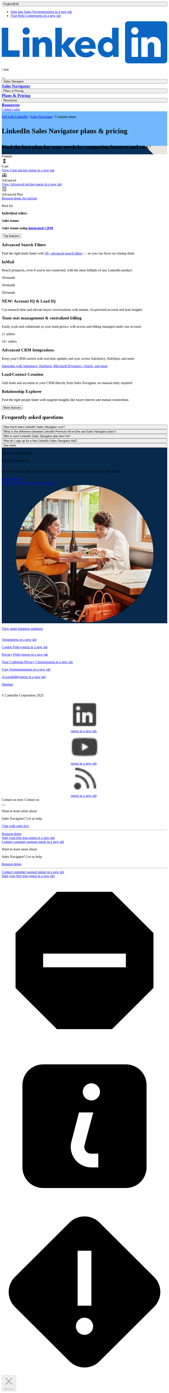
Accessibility (24, 677)
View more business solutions (22, 629)
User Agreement (26, 669)
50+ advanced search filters (64, 253)
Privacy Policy (25, 654)
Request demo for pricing (19, 198)
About (19, 639)
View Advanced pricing (32, 184)
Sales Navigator (41, 117)
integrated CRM (40, 228)
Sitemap (7, 684)
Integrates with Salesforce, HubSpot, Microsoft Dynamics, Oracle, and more (55, 366)
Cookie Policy (25, 647)
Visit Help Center (36, 16)
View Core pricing (28, 170)
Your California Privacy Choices (37, 662)
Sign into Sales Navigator (41, 12)
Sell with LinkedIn (15, 117)
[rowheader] (84, 236)
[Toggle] (3, 804)
